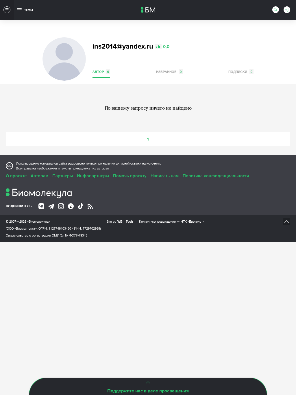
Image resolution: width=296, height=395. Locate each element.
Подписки (240, 71)
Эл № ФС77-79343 (73, 235)
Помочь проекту (130, 175)
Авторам (39, 175)
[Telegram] (51, 206)
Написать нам (165, 175)
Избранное (169, 71)
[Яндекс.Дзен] (71, 206)
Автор (100, 71)
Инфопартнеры (93, 175)
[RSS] (90, 206)
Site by (120, 221)
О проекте (16, 175)
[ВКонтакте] (41, 206)
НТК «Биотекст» (192, 221)
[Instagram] (61, 206)
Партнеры (62, 175)
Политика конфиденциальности (216, 175)
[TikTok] (81, 206)
